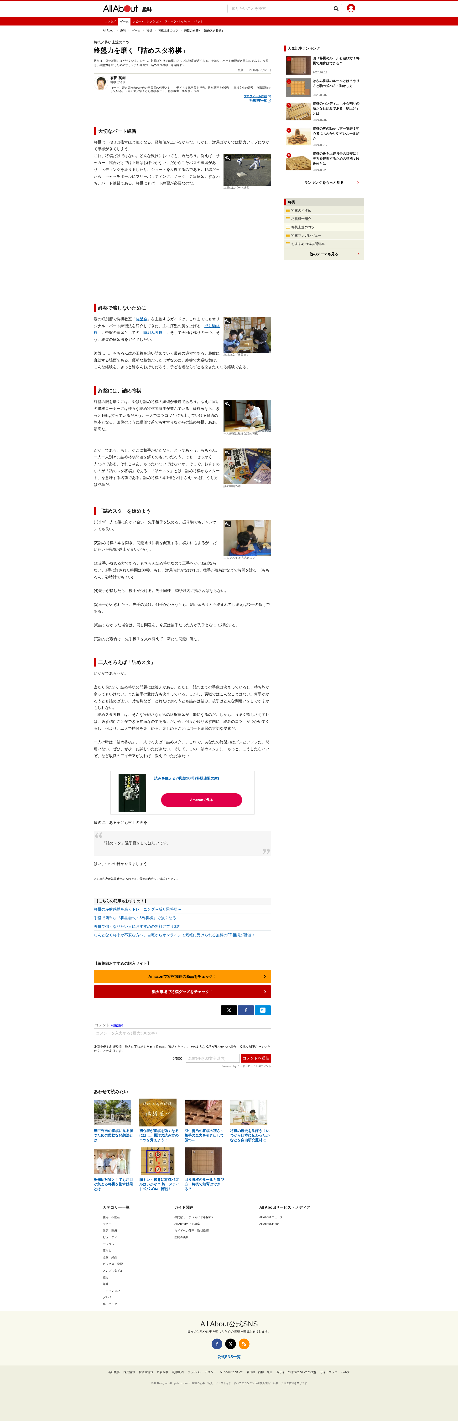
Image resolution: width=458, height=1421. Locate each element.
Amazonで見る (201, 800)
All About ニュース (271, 1217)
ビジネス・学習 (113, 1264)
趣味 (147, 9)
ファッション (111, 1290)
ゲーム (124, 21)
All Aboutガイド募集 (187, 1224)
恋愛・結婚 (110, 1257)
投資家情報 (146, 1372)
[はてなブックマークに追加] (263, 1010)
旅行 (106, 1277)
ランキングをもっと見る (324, 182)
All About (108, 30)
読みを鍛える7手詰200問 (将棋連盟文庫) (186, 778)
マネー (107, 1224)
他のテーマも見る (324, 254)
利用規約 (178, 1372)
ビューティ (110, 1237)
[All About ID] (351, 9)
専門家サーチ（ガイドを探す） (194, 1217)
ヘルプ (345, 1372)
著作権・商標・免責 (259, 1372)
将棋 (149, 30)
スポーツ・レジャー (178, 21)
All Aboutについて (231, 1372)
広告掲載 (162, 1372)
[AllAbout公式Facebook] (217, 1344)
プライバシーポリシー (201, 1372)
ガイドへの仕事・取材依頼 (191, 1230)
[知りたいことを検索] (336, 8)
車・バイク (110, 1304)
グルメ (107, 1297)
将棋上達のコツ (168, 30)
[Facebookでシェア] (246, 1010)
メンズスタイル (113, 1270)
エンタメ (110, 21)
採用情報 (129, 1372)
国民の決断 (181, 1237)
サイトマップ (328, 1372)
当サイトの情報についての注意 (296, 1372)
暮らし (107, 1250)
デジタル (108, 1244)
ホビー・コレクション (146, 21)
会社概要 (114, 1372)
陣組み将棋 (152, 333)
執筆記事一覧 (258, 100)
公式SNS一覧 (229, 1357)
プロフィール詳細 (255, 96)
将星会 (141, 319)
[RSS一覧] (244, 1344)
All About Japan (269, 1224)
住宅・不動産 (111, 1217)
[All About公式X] (230, 1344)
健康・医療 (110, 1230)
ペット (198, 21)
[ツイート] (229, 1010)
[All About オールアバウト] (120, 9)
